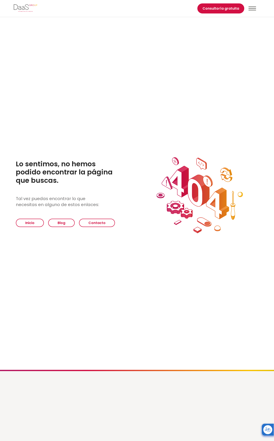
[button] (252, 8)
